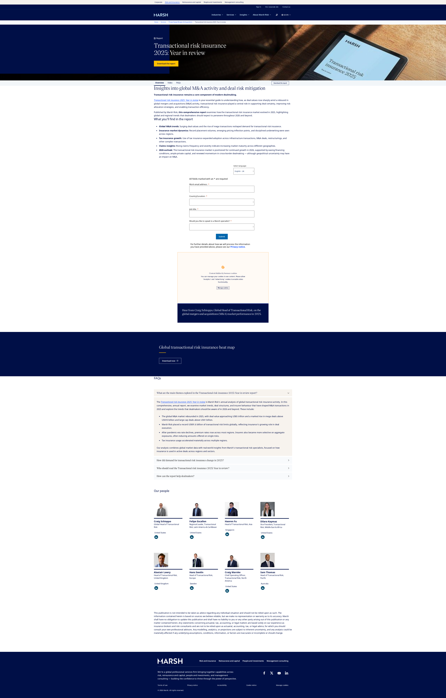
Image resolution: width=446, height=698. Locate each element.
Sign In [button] (258, 7)
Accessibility (222, 685)
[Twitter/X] (271, 673)
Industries (216, 14)
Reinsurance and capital (191, 2)
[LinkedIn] (286, 673)
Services (230, 14)
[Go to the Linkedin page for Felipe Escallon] (192, 537)
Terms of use (162, 685)
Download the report (280, 83)
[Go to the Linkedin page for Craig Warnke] (227, 591)
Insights (243, 14)
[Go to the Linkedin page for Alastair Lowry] (156, 588)
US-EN (286, 15)
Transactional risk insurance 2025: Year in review (176, 100)
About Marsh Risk (261, 14)
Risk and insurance (172, 2)
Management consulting (234, 2)
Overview (159, 82)
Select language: (239, 166)
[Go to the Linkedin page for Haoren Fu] (227, 534)
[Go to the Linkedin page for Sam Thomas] (263, 588)
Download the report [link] (166, 63)
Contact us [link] (286, 7)
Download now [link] (168, 361)
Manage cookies (223, 288)
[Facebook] (264, 673)
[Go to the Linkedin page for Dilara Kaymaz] (263, 537)
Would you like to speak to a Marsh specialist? (209, 221)
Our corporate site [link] (271, 7)
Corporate (158, 2)
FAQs (178, 82)
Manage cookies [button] (282, 685)
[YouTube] (279, 673)
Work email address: (198, 184)
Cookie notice (251, 685)
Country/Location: (197, 196)
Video (170, 82)
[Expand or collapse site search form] (276, 15)
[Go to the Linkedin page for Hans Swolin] (192, 588)
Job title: (193, 209)
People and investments (213, 2)
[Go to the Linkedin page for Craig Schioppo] (156, 537)
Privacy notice (237, 246)
